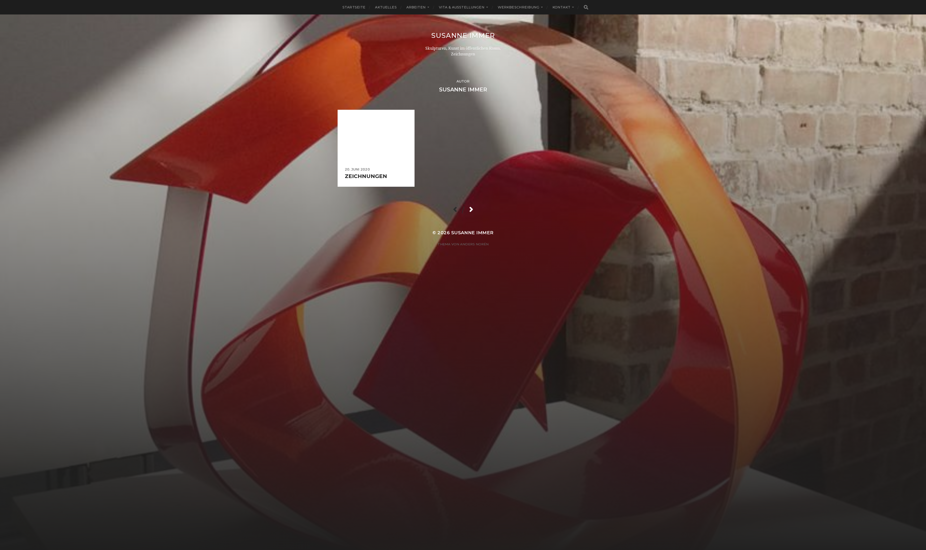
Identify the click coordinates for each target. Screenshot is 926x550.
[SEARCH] (586, 7)
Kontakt (561, 7)
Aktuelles (385, 7)
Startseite (353, 7)
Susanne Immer (463, 35)
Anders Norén (474, 244)
